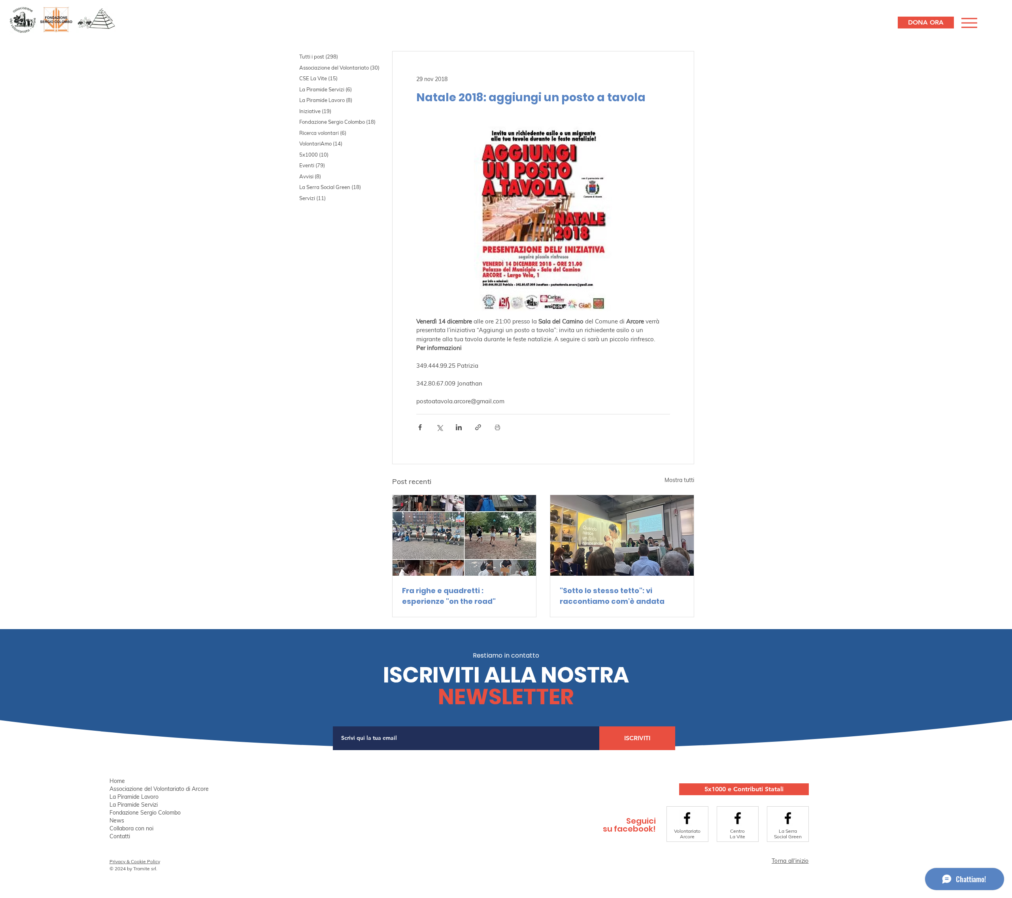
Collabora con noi (131, 828)
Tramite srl (144, 869)
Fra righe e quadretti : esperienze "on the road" (449, 596)
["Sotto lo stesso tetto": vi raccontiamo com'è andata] (622, 535)
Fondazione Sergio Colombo (145, 812)
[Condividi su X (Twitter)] (439, 427)
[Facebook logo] (687, 818)
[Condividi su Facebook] (420, 427)
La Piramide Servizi (134, 804)
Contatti (120, 836)
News (117, 820)
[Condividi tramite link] (478, 427)
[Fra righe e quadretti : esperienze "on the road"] (464, 535)
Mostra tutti (679, 480)
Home (117, 781)
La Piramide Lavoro (134, 796)
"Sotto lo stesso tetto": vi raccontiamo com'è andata (612, 596)
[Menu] (968, 23)
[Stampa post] (497, 427)
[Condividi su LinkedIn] (459, 427)
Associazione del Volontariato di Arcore (159, 788)
